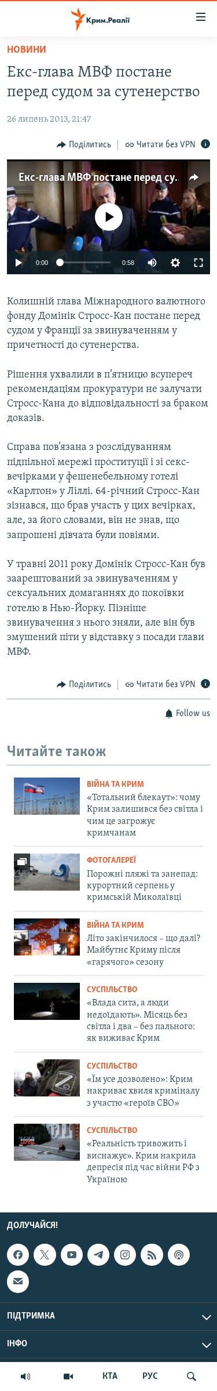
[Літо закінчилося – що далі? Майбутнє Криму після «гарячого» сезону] (47, 937)
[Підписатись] (18, 1281)
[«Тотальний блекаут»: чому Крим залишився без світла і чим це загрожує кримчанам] (47, 796)
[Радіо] (25, 1376)
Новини (26, 50)
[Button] (84, 144)
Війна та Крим (115, 784)
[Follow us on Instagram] (125, 1255)
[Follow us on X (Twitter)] (45, 1255)
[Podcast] (179, 1255)
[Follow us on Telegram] (98, 1255)
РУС (150, 1376)
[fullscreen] (198, 262)
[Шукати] (191, 1376)
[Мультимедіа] (68, 1376)
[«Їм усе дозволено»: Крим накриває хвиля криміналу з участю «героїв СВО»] (47, 1077)
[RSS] (152, 1255)
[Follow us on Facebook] (18, 1255)
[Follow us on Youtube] (72, 1255)
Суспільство (112, 990)
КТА (109, 1376)
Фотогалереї (111, 860)
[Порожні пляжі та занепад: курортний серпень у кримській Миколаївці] (47, 872)
